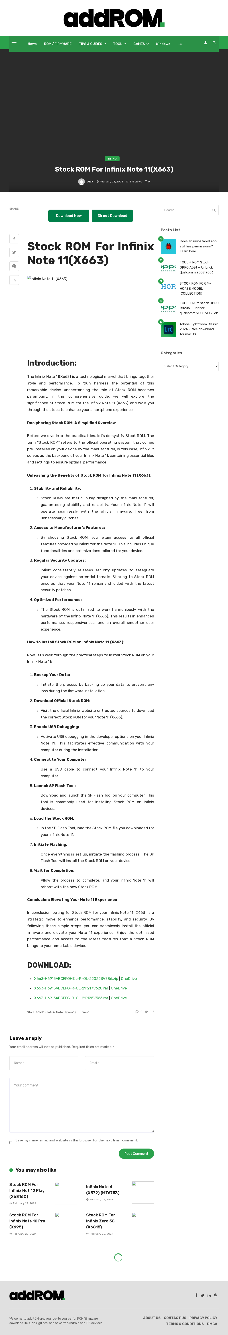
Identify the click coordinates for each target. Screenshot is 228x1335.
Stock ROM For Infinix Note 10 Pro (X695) (27, 1221)
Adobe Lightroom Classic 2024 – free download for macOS (199, 329)
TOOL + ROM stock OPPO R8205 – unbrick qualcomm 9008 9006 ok (199, 308)
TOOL (117, 44)
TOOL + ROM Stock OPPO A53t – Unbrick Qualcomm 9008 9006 (197, 267)
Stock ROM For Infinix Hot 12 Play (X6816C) (27, 1190)
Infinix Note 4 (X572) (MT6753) (103, 1189)
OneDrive (129, 978)
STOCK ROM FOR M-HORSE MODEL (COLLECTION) (195, 288)
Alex (90, 181)
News (32, 44)
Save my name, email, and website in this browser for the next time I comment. (77, 1140)
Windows (163, 44)
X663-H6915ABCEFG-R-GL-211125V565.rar (71, 998)
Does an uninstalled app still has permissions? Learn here (198, 246)
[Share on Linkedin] (14, 280)
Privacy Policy (203, 1318)
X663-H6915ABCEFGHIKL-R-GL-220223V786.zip (76, 978)
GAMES (139, 44)
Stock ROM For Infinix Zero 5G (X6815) (100, 1221)
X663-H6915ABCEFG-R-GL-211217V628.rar (71, 988)
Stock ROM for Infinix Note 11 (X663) (51, 1012)
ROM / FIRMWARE (57, 44)
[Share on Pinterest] (14, 266)
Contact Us (175, 1318)
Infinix (112, 158)
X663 (86, 1012)
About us (152, 1318)
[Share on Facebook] (14, 239)
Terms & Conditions (185, 1324)
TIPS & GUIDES (90, 44)
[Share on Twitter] (14, 253)
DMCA (212, 1324)
